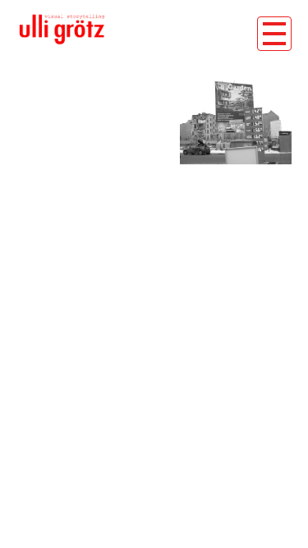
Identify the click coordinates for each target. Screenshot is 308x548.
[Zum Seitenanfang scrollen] (274, 514)
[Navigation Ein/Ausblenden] (274, 33)
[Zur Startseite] (62, 29)
